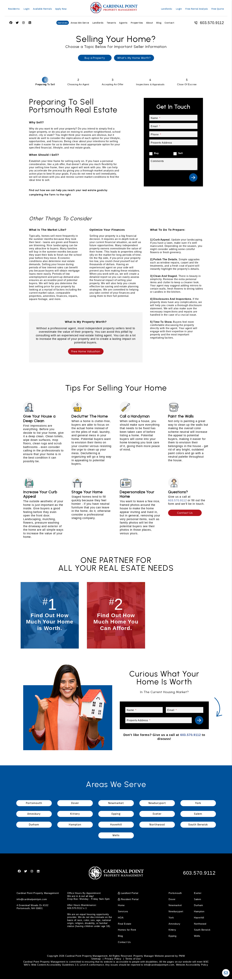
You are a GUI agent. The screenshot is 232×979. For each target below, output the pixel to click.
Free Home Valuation (85, 351)
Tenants (111, 22)
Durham (198, 905)
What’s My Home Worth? (134, 58)
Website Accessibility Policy (192, 964)
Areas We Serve (80, 22)
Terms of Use (133, 958)
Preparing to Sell (45, 84)
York (171, 917)
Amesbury (174, 923)
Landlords (98, 22)
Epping (172, 936)
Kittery (172, 929)
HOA (120, 917)
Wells (197, 936)
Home (121, 905)
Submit (193, 177)
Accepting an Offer (112, 84)
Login (27, 9)
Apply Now (61, 9)
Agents (123, 22)
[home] (113, 7)
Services (63, 22)
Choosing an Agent (78, 84)
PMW (182, 955)
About (149, 22)
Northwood (200, 923)
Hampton (199, 911)
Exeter (198, 893)
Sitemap (96, 958)
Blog (158, 22)
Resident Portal (129, 899)
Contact (169, 22)
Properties (137, 22)
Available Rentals (42, 9)
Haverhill (199, 917)
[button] (19, 871)
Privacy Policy (113, 958)
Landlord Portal (129, 893)
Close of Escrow (187, 84)
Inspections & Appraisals (150, 84)
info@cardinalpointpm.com (32, 899)
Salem (197, 899)
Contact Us (185, 513)
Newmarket (175, 905)
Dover (172, 899)
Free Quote (217, 9)
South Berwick (202, 929)
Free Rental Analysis (196, 9)
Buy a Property (95, 58)
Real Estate (124, 923)
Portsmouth (175, 893)
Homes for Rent (127, 929)
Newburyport (176, 911)
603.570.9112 (212, 23)
